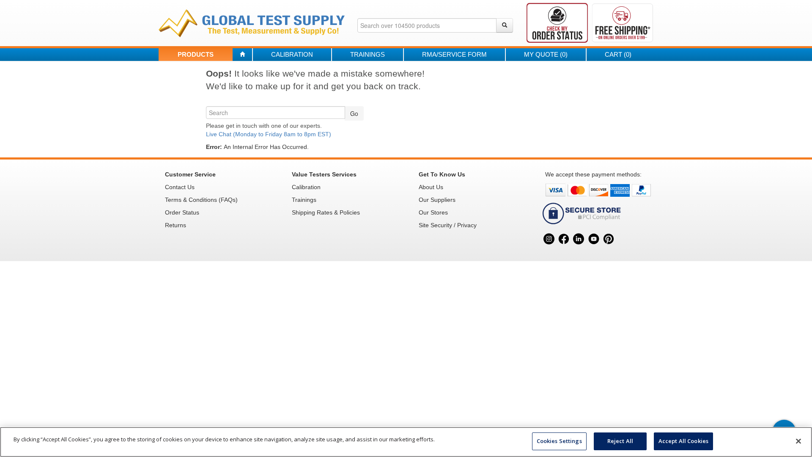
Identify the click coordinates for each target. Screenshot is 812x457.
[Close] (798, 441)
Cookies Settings (559, 441)
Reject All (620, 441)
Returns (175, 225)
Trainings (367, 54)
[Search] (504, 25)
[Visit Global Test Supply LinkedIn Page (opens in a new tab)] (578, 248)
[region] (406, 442)
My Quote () (546, 54)
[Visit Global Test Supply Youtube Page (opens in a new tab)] (593, 248)
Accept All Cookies (683, 441)
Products (196, 54)
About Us (431, 187)
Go (354, 113)
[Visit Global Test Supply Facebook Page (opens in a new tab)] (563, 248)
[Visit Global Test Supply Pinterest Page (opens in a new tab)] (608, 248)
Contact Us (180, 187)
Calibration (292, 54)
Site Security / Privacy (448, 225)
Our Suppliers (437, 199)
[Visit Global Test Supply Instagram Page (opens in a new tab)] (548, 248)
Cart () (618, 54)
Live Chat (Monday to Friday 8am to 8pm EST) (268, 134)
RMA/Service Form (454, 54)
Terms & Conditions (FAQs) (201, 199)
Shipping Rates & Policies (326, 212)
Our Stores (433, 212)
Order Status (182, 212)
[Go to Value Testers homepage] (252, 22)
